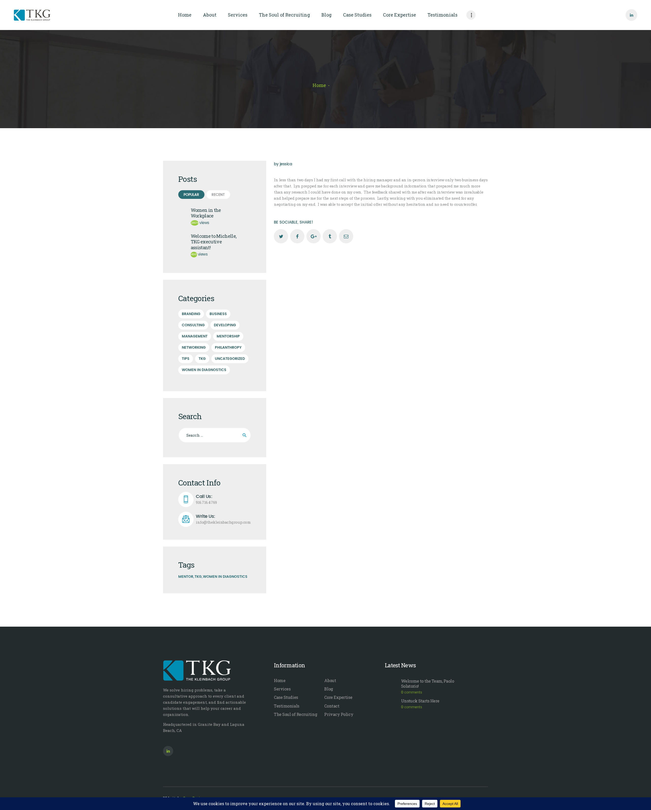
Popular (191, 195)
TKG (202, 359)
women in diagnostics (225, 577)
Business (218, 314)
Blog (328, 688)
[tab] (191, 194)
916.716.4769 (206, 499)
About (330, 680)
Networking (194, 347)
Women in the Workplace (206, 213)
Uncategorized (230, 359)
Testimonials (286, 706)
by (283, 164)
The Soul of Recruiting (295, 714)
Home (319, 85)
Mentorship (228, 336)
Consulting (193, 325)
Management (195, 336)
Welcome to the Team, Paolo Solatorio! (427, 684)
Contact (331, 706)
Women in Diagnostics (204, 370)
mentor (185, 577)
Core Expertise (338, 697)
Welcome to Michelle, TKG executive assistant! (214, 242)
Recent (218, 195)
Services (282, 688)
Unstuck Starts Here (420, 700)
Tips (185, 359)
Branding (191, 314)
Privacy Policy (338, 714)
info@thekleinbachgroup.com (223, 519)
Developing (225, 325)
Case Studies (286, 697)
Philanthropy (228, 347)
